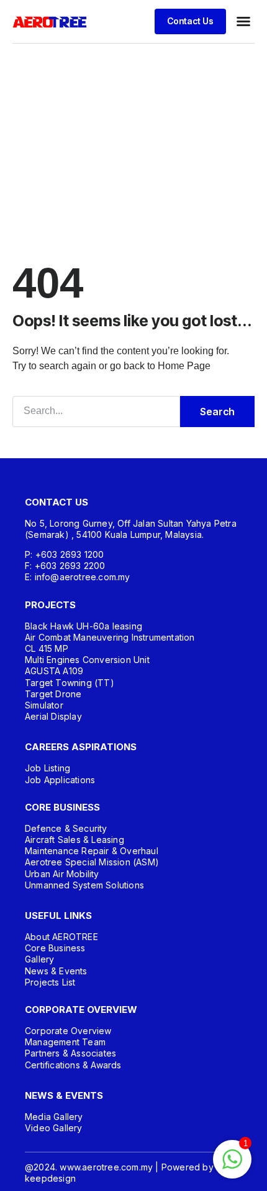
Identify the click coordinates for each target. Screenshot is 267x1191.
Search (217, 411)
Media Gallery (54, 1116)
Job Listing (47, 768)
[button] (243, 21)
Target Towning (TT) (69, 682)
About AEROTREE (61, 936)
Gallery (39, 959)
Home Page (184, 365)
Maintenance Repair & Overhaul (91, 850)
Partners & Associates (70, 1053)
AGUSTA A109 (54, 671)
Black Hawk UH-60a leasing (83, 626)
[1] (232, 1165)
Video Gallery (54, 1128)
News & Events (56, 971)
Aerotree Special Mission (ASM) (92, 862)
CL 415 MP (46, 648)
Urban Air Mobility (62, 874)
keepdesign (50, 1178)
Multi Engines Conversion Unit (87, 659)
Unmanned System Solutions (84, 885)
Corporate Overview (68, 1030)
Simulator (44, 705)
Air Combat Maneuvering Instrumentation (110, 637)
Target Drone (53, 694)
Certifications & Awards (73, 1065)
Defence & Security (66, 828)
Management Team (65, 1042)
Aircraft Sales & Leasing (74, 839)
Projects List (50, 982)
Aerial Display (53, 716)
